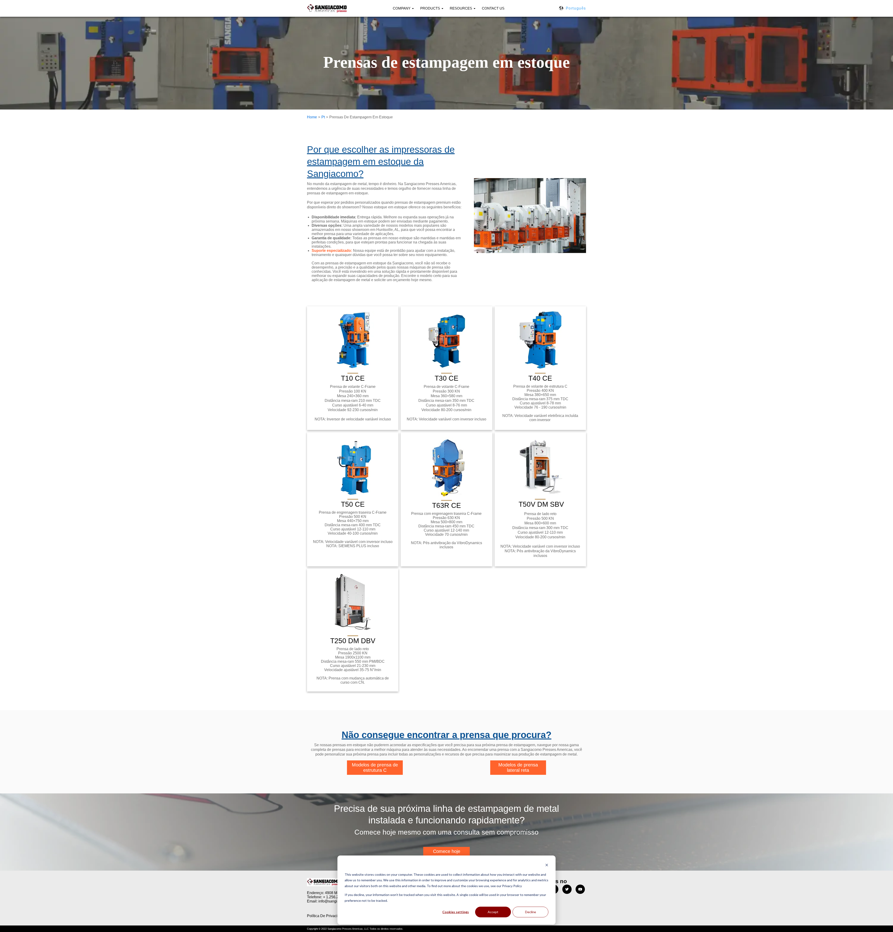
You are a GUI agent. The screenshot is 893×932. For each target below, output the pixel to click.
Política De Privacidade (326, 916)
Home (312, 117)
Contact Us (493, 8)
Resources (461, 8)
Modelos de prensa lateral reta (518, 767)
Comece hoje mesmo (446, 854)
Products (430, 8)
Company (401, 8)
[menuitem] (406, 8)
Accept (493, 912)
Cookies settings (455, 912)
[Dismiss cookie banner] (546, 866)
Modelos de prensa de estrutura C (375, 767)
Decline (530, 912)
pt (323, 117)
